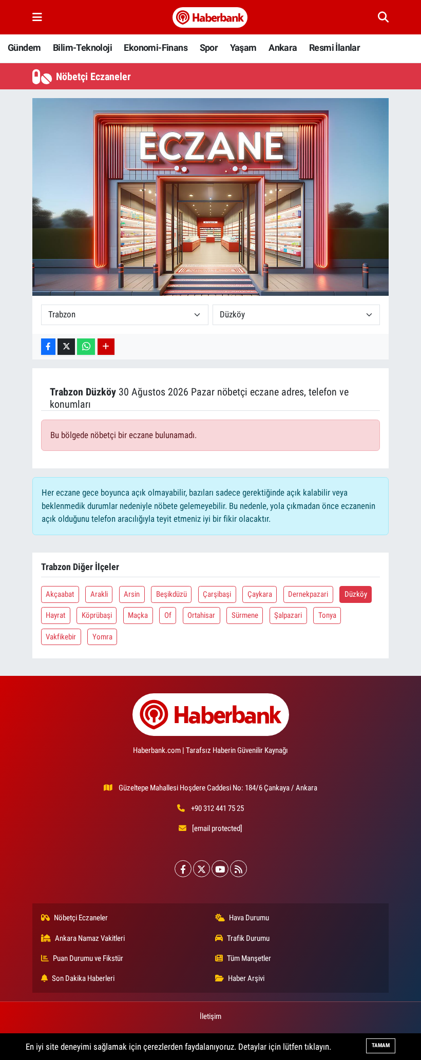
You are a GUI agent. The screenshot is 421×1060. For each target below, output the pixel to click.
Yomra (102, 636)
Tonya (327, 615)
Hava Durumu (249, 917)
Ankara (283, 47)
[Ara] (383, 17)
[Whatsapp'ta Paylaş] (86, 346)
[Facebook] (183, 868)
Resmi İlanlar (334, 47)
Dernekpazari (308, 594)
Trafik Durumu (248, 938)
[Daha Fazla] (106, 346)
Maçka (138, 615)
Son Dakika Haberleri (83, 978)
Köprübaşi (97, 615)
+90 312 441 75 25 (217, 808)
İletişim (210, 1016)
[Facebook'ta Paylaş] (48, 346)
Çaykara (259, 594)
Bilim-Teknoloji (82, 47)
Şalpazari (288, 615)
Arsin (132, 594)
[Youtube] (220, 868)
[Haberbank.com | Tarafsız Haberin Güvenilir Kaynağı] (210, 17)
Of (167, 615)
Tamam (381, 1045)
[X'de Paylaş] (66, 346)
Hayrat (55, 615)
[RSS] (238, 868)
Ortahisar (201, 615)
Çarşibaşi (217, 594)
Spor (209, 47)
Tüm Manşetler (249, 958)
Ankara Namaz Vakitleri (90, 938)
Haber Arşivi (246, 978)
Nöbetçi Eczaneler (81, 917)
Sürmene (245, 615)
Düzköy (356, 594)
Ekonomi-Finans (155, 47)
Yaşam (243, 47)
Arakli (99, 594)
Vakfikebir (61, 636)
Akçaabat (60, 594)
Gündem (24, 47)
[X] (201, 868)
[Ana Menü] (37, 17)
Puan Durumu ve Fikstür (88, 958)
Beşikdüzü (171, 594)
